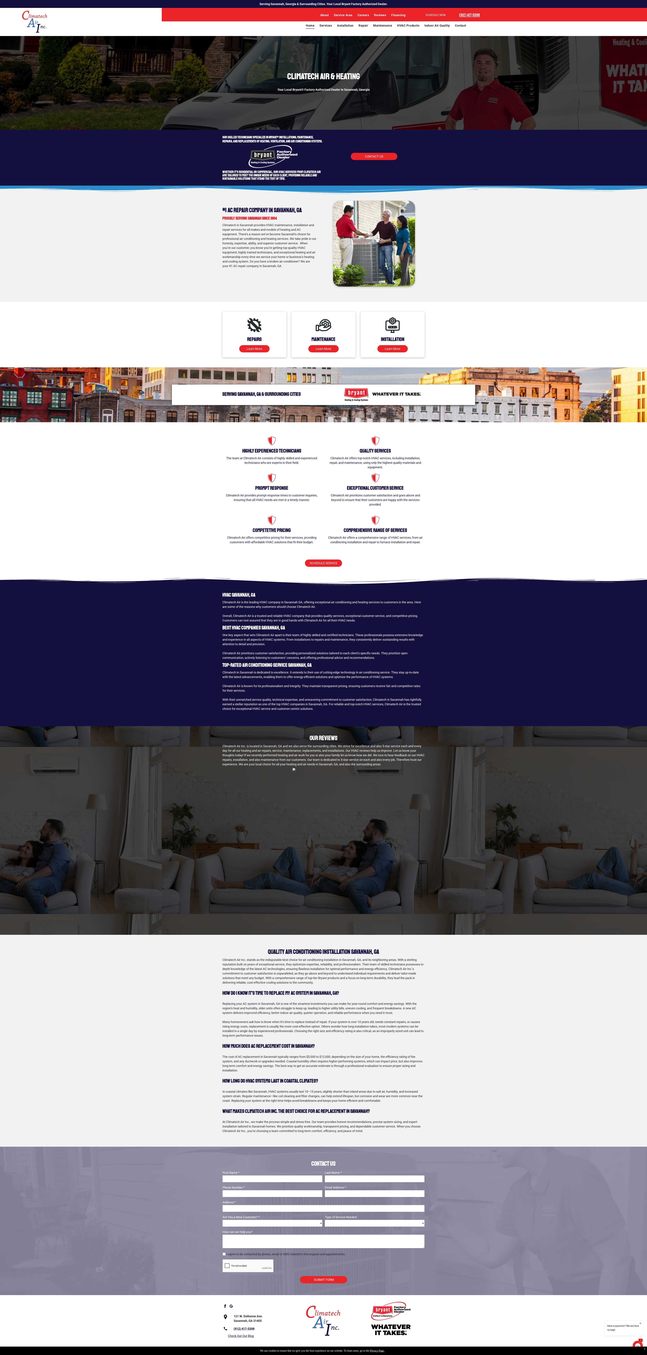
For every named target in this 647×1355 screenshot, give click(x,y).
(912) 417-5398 (469, 15)
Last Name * (333, 1172)
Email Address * (335, 1187)
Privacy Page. (377, 1350)
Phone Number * (234, 1187)
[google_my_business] (231, 1307)
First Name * (231, 1172)
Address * (229, 1202)
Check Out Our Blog (241, 1336)
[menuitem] (324, 15)
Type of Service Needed (341, 1217)
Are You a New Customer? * (241, 1217)
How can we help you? (238, 1232)
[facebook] (225, 1307)
